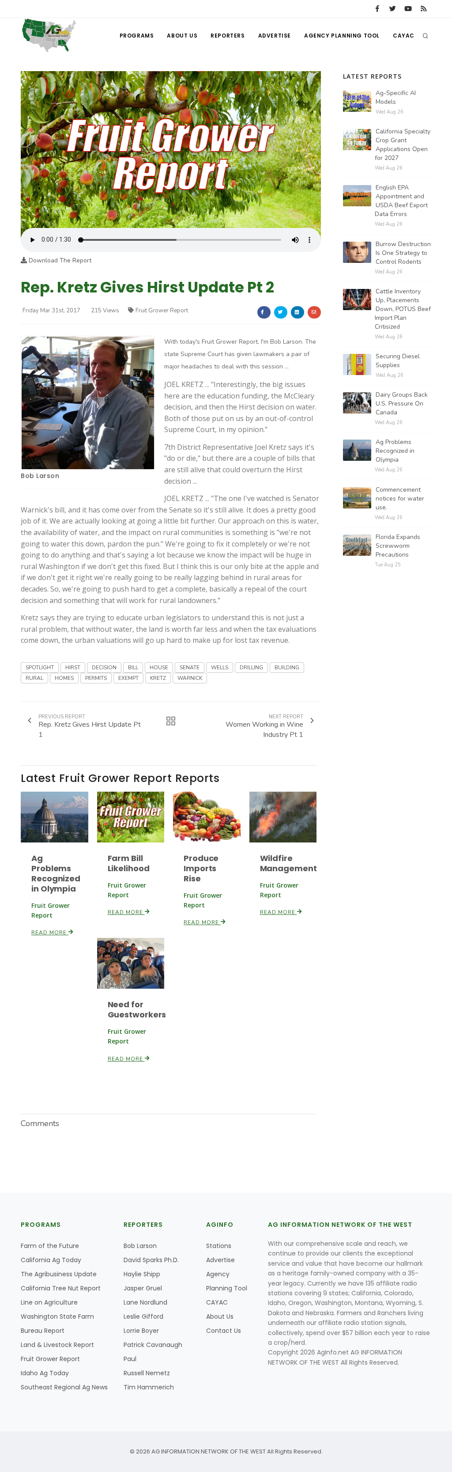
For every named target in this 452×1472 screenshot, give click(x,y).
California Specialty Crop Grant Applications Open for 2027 (402, 144)
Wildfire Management (288, 863)
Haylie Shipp (142, 1274)
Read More (49, 932)
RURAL (34, 678)
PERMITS (96, 678)
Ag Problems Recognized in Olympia (55, 873)
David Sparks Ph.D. (151, 1260)
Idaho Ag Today (45, 1373)
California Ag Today (51, 1260)
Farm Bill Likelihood (129, 863)
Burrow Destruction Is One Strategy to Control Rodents (403, 253)
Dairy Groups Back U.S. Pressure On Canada (402, 404)
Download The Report (59, 260)
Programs (137, 35)
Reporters (228, 35)
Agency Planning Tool (342, 35)
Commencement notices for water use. (400, 499)
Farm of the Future (50, 1245)
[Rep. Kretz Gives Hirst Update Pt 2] (171, 149)
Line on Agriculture (49, 1302)
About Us (182, 35)
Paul (130, 1358)
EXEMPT (128, 678)
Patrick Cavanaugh (153, 1344)
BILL (133, 667)
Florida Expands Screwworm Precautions (398, 546)
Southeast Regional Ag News (64, 1387)
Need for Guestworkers (137, 1009)
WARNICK (189, 678)
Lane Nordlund (145, 1302)
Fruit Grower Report (162, 311)
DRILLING (251, 667)
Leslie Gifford (143, 1316)
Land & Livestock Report (57, 1344)
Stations (218, 1245)
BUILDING (287, 667)
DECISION (104, 667)
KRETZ (158, 678)
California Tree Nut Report (61, 1288)
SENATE (190, 667)
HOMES (64, 678)
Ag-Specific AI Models (396, 97)
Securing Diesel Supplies (398, 360)
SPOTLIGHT (40, 667)
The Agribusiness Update (59, 1274)
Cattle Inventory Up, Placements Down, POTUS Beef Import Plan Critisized (403, 309)
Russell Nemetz (147, 1373)
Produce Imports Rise (201, 868)
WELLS (219, 667)
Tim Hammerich (149, 1387)
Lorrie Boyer (141, 1330)
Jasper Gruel (143, 1288)
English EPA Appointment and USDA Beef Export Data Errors (401, 200)
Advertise (274, 35)
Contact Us (223, 1330)
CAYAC (403, 35)
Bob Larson (40, 475)
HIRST (72, 667)
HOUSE (159, 667)
